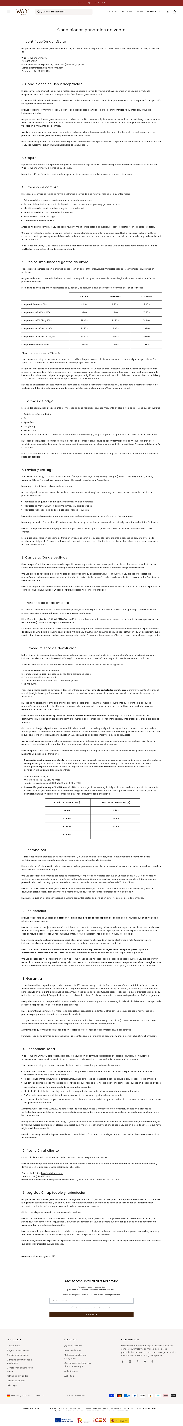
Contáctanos (13, 1345)
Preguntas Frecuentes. (96, 1157)
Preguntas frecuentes (18, 1350)
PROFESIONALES (154, 12)
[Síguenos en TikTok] (152, 1361)
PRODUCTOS (113, 12)
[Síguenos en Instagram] (130, 1361)
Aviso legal (12, 1385)
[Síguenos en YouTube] (145, 1361)
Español (37, 1396)
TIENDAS (139, 12)
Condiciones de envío (35, 544)
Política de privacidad (17, 1376)
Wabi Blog (69, 1376)
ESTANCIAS (127, 12)
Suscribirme (91, 1314)
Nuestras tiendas (72, 1350)
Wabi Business (71, 1371)
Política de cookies (16, 1380)
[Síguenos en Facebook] (122, 1361)
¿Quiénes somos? (73, 1345)
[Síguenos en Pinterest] (137, 1361)
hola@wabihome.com (145, 655)
